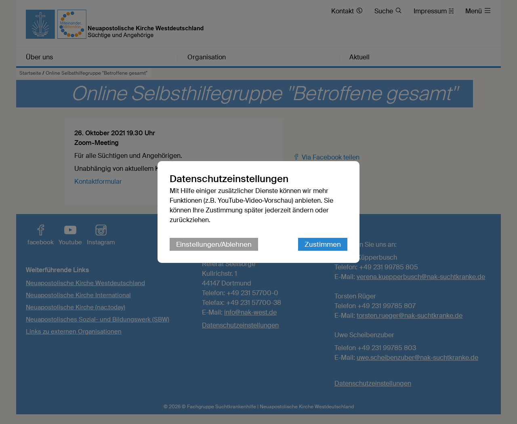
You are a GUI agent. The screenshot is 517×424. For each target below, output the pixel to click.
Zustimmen (323, 244)
